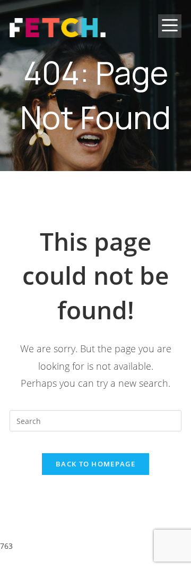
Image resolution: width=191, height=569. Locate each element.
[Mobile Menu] (169, 34)
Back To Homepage (95, 464)
